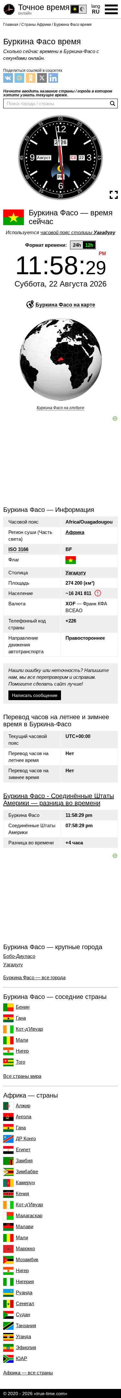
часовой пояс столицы (77, 232)
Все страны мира (22, 1076)
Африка (75, 532)
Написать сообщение (34, 695)
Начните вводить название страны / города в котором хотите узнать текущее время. (57, 93)
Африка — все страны (28, 1372)
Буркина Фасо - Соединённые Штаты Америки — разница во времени (58, 799)
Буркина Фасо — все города (34, 977)
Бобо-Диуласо (19, 956)
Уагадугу (76, 572)
